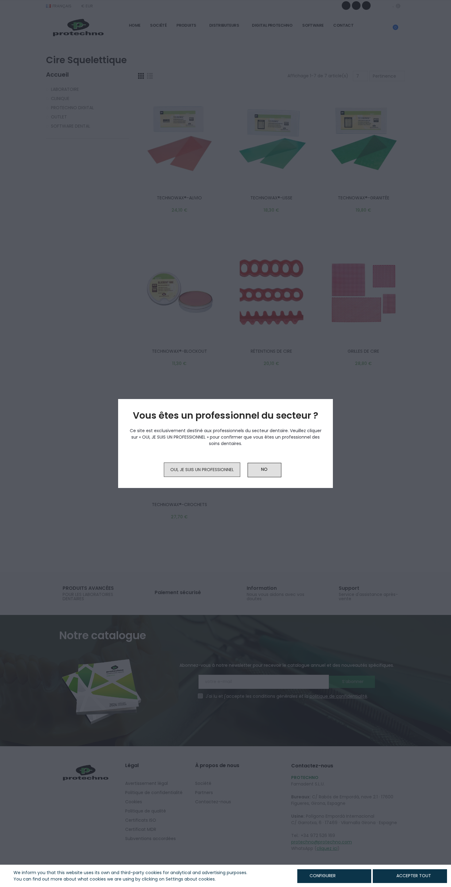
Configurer (322, 876)
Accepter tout (413, 876)
